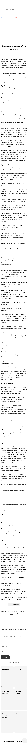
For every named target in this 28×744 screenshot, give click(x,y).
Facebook (8, 618)
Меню (25, 4)
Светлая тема (22, 4)
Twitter (12, 618)
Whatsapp (10, 623)
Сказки (6, 3)
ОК (16, 618)
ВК (3, 618)
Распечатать (18, 623)
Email (14, 623)
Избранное (18, 4)
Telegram (24, 618)
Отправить (5, 657)
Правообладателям (20, 741)
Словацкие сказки (14, 604)
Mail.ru (20, 618)
